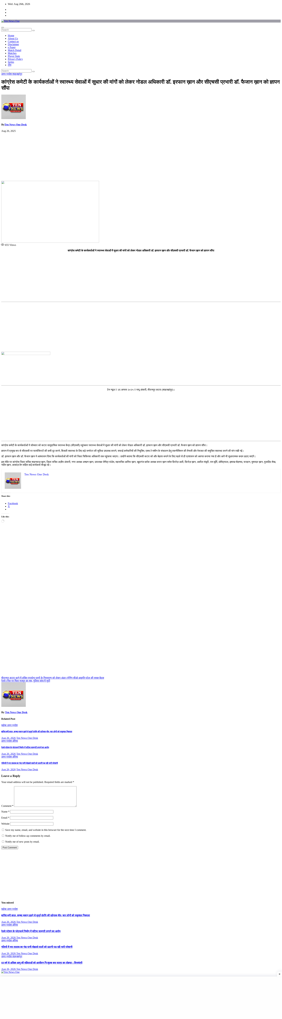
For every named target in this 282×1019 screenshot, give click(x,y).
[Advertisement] (141, 157)
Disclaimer (13, 44)
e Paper (12, 47)
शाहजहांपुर (17, 74)
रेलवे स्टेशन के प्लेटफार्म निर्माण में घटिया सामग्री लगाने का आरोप (25, 747)
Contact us (13, 41)
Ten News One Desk (15, 124)
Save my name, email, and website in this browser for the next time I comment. (45, 830)
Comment (7, 806)
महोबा (4, 725)
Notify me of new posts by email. (22, 841)
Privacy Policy (15, 59)
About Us (13, 38)
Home (11, 35)
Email (5, 817)
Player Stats (14, 56)
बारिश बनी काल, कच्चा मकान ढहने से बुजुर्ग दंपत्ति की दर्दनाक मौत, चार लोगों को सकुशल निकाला (36, 731)
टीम (9, 65)
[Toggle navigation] (2, 27)
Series (11, 62)
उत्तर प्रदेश (6, 74)
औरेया (15, 741)
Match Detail (14, 50)
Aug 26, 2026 (8, 738)
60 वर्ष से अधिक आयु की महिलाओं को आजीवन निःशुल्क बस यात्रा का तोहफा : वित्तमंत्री (41, 962)
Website (5, 823)
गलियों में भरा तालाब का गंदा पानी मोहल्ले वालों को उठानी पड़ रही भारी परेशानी (29, 763)
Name (5, 811)
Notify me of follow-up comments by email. (27, 835)
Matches (12, 53)
